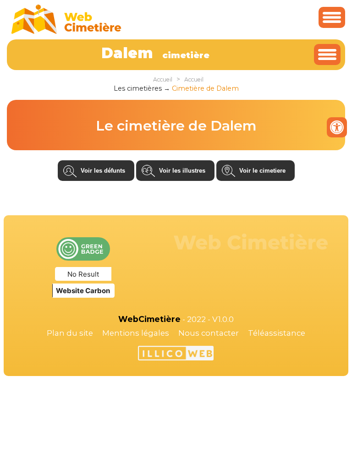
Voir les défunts (103, 170)
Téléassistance (276, 333)
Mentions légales (135, 333)
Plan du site (70, 333)
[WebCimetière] (66, 31)
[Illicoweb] (176, 354)
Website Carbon (83, 290)
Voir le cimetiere (262, 170)
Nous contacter (208, 333)
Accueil (162, 79)
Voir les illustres (182, 170)
